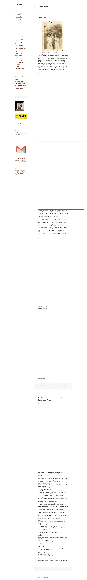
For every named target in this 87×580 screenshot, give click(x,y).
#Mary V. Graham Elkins (48, 386)
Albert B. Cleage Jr (18, 55)
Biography (47, 385)
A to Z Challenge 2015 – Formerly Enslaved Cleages (20, 20)
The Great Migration (19, 88)
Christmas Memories (19, 57)
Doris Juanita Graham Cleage (20, 60)
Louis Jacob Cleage (18, 74)
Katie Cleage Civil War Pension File (20, 72)
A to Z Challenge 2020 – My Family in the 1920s (20, 34)
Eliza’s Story (17, 64)
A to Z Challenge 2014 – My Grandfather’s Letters (20, 17)
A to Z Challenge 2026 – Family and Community (20, 49)
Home (16, 11)
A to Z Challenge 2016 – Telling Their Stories (20, 23)
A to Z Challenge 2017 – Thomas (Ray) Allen (20, 25)
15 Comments (63, 568)
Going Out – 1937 (44, 17)
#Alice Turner (52, 568)
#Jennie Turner (57, 568)
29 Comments (63, 386)
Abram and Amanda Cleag (20, 53)
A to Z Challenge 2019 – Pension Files (20, 31)
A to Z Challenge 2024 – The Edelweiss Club (20, 43)
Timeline (59, 385)
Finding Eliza (19, 4)
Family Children (18, 66)
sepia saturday (55, 385)
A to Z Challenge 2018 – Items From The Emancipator (20, 28)
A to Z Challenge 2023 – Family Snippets (20, 40)
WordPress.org (18, 137)
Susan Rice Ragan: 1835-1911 (20, 83)
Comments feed (18, 136)
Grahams (50, 385)
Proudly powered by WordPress (43, 577)
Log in (16, 132)
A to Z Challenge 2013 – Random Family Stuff (20, 14)
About (16, 51)
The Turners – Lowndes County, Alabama (20, 91)
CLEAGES (17, 58)
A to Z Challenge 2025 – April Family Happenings (20, 46)
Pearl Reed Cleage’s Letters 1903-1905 (20, 77)
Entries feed (17, 134)
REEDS (16, 79)
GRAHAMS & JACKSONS (19, 68)
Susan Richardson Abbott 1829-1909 (20, 86)
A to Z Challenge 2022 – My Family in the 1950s (20, 37)
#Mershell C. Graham (55, 386)
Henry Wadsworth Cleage (19, 70)
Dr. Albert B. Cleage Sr (19, 62)
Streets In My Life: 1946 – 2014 (20, 81)
